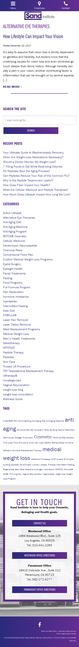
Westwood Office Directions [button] (39, 555)
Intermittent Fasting (15, 306)
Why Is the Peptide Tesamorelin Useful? (28, 180)
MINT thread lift (58, 459)
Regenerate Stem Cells (13, 469)
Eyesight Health (12, 269)
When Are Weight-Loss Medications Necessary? (33, 157)
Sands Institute (39, 16)
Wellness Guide (13, 399)
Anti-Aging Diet (12, 222)
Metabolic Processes (40, 459)
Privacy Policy (47, 638)
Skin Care (9, 362)
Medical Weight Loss (16, 334)
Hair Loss (39, 442)
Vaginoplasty (48, 474)
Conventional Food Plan (18, 255)
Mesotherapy (11, 343)
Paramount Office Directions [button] (39, 589)
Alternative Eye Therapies (19, 217)
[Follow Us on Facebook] (39, 624)
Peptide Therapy (13, 352)
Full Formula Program (16, 287)
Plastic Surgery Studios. (28, 638)
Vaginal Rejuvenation (16, 385)
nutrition (36, 464)
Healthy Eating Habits (54, 442)
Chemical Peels (12, 250)
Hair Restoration (13, 292)
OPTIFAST (9, 348)
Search (31, 130)
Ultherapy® (10, 375)
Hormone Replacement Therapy (27, 450)
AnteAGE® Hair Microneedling (17, 420)
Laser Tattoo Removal (17, 324)
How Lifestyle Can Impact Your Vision (33, 36)
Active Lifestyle (12, 213)
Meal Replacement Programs (21, 329)
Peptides (8, 357)
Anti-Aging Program (15, 231)
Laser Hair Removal (15, 320)
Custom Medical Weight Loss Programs (27, 259)
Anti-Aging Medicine (15, 227)
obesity (44, 464)
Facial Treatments (14, 273)
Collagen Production (24, 437)
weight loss (60, 474)
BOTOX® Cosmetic (14, 236)
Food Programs (12, 282)
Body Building (50, 429)
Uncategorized (12, 380)
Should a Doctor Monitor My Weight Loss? (29, 162)
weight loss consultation (18, 394)
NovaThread (25, 464)
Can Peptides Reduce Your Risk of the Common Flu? (36, 176)
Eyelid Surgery (12, 264)
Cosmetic (43, 437)
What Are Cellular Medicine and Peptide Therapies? (35, 190)
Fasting (7, 278)
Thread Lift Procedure (16, 366)
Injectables (10, 301)
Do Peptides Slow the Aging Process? (26, 171)
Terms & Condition (60, 638)
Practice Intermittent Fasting (61, 464)
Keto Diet (9, 311)
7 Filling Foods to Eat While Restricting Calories (32, 166)
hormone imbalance (16, 296)
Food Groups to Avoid (23, 442)
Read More (11, 87)
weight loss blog (13, 389)
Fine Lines (8, 442)
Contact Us (40, 523)
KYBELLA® (10, 315)
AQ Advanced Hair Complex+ (30, 429)
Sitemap (38, 638)
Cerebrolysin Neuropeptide (20, 245)
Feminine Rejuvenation (63, 437)
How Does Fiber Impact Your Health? (26, 185)
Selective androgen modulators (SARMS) (44, 469)
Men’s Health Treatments (19, 338)
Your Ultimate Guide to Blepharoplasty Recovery (33, 152)
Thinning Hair (15, 474)
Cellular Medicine (14, 241)
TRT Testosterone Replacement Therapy (28, 371)
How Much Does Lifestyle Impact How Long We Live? (36, 194)
